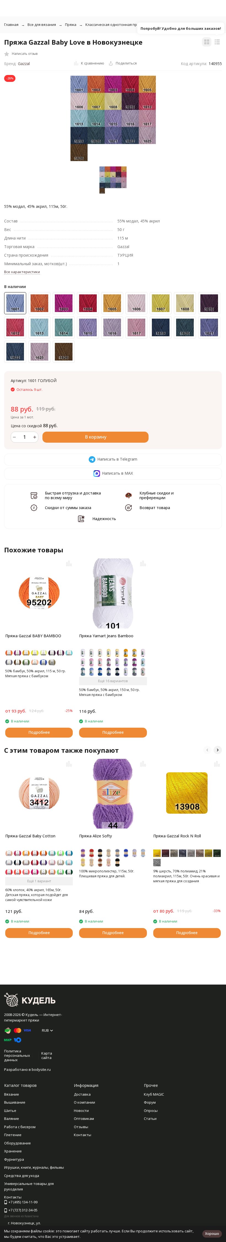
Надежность (104, 518)
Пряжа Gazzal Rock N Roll (177, 835)
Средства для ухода (21, 1175)
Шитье (10, 1110)
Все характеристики (22, 271)
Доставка (82, 1094)
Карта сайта (46, 1055)
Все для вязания (42, 24)
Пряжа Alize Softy (95, 835)
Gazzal (24, 63)
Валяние (11, 1118)
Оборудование (17, 1143)
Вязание (11, 1094)
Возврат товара (154, 507)
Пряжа (70, 24)
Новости (81, 1110)
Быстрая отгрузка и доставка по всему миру (73, 495)
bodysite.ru (41, 1069)
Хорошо (212, 1233)
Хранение (13, 1151)
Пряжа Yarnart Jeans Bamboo (106, 635)
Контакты (82, 1134)
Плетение (12, 1134)
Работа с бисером (20, 1126)
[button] (207, 750)
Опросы (151, 1110)
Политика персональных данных (17, 1055)
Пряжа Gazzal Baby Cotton (30, 835)
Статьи (150, 1118)
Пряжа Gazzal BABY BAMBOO (33, 635)
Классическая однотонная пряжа (114, 24)
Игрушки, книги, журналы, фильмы (34, 1167)
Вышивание (14, 1102)
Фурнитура (14, 1159)
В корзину (95, 437)
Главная (11, 24)
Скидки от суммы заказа (68, 507)
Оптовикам (84, 1118)
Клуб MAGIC (154, 1094)
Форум (150, 1102)
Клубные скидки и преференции (156, 495)
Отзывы (81, 1126)
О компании (84, 1102)
